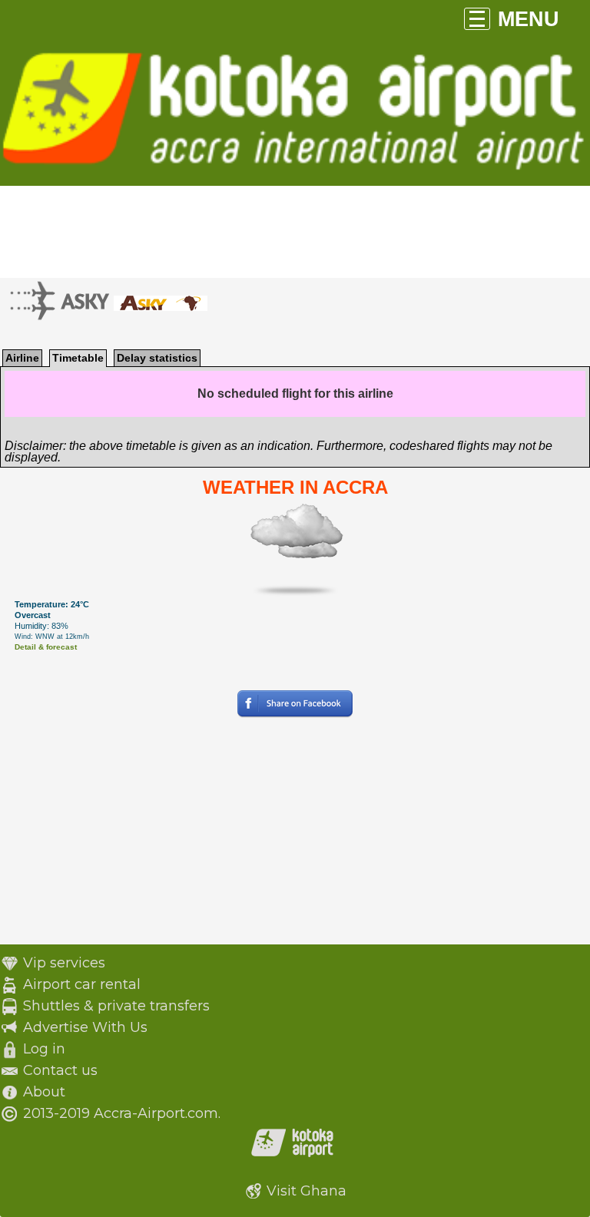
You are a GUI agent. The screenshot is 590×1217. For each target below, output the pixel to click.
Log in (44, 1048)
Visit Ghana (306, 1190)
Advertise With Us (85, 1027)
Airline (22, 358)
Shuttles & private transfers (116, 1005)
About (44, 1091)
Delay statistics (157, 358)
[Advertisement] (295, 836)
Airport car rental (82, 984)
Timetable (78, 358)
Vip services (64, 962)
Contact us (60, 1070)
